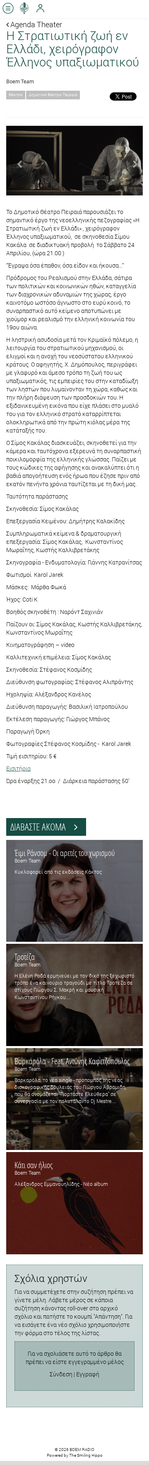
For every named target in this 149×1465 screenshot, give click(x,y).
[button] (16, 160)
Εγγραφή (87, 1374)
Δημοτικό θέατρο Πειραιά (53, 94)
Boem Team (20, 81)
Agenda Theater (35, 24)
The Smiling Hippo (86, 1455)
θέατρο (16, 94)
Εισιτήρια (18, 768)
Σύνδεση (61, 1374)
